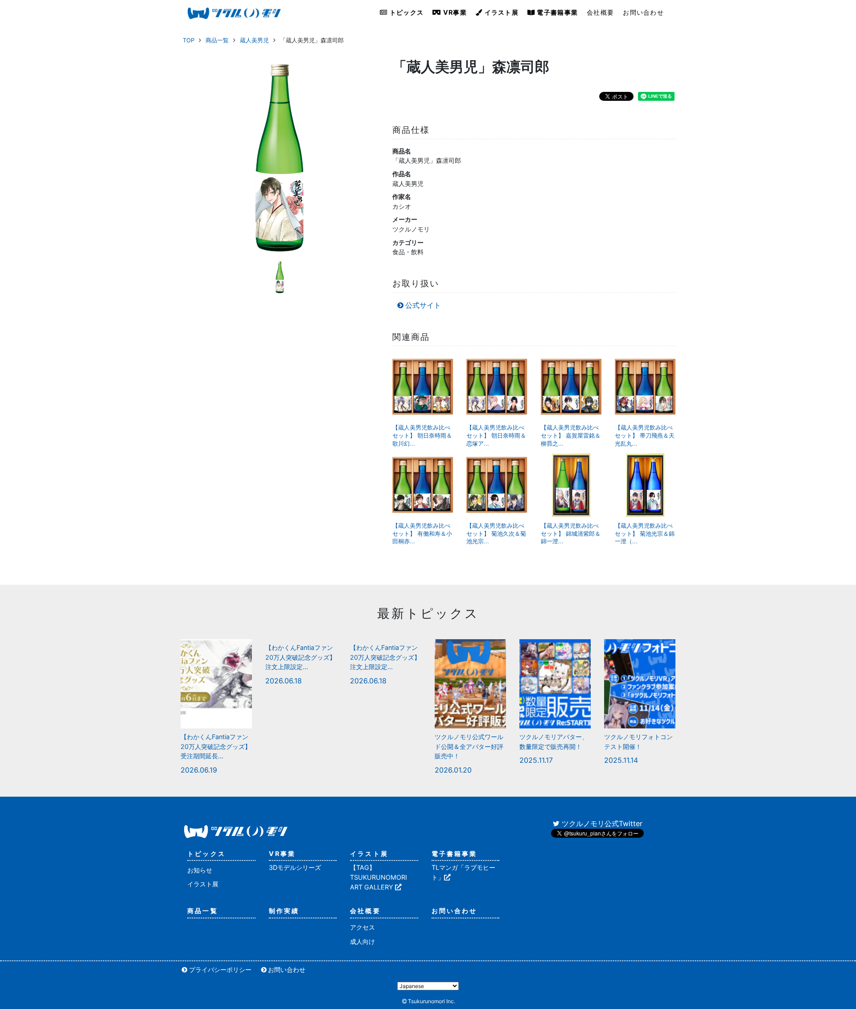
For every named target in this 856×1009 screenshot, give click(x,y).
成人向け (362, 941)
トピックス (406, 12)
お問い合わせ (643, 12)
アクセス (362, 927)
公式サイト (423, 305)
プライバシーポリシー (220, 969)
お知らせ (199, 870)
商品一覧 (217, 40)
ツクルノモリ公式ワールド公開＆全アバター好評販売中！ (469, 746)
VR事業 (454, 12)
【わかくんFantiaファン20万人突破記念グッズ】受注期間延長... (216, 746)
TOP (188, 40)
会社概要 (600, 12)
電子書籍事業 (556, 12)
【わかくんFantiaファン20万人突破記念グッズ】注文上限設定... (300, 657)
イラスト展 (500, 12)
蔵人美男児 (254, 40)
